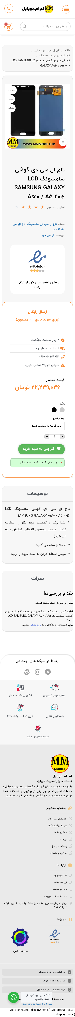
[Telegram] (48, 672)
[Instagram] (37, 672)
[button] (66, 9)
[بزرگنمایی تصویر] (63, 142)
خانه (67, 50)
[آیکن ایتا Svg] (27, 672)
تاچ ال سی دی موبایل (47, 50)
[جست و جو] (24, 26)
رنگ (62, 404)
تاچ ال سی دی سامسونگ (54, 55)
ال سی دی (48, 235)
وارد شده (35, 625)
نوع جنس (59, 418)
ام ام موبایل (62, 776)
